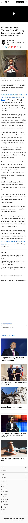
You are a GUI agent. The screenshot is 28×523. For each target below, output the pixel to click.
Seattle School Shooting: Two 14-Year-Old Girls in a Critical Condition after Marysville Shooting (13, 263)
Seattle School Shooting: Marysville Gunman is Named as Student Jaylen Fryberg (12, 257)
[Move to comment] (20, 47)
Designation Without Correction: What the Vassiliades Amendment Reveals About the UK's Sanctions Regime (12, 359)
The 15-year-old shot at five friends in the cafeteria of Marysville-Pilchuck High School (14, 97)
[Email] (17, 47)
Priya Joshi (11, 40)
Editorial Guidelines (20, 280)
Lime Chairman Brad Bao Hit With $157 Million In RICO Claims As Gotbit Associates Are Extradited (13, 435)
